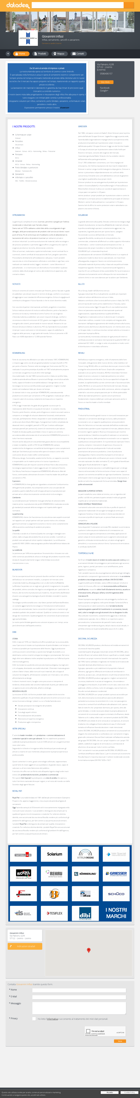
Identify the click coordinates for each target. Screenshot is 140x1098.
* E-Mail (13, 996)
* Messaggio (15, 1003)
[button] (89, 950)
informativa (52, 1018)
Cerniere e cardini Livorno (51, 43)
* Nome (13, 989)
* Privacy (13, 1018)
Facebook (105, 87)
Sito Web (105, 82)
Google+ (104, 90)
